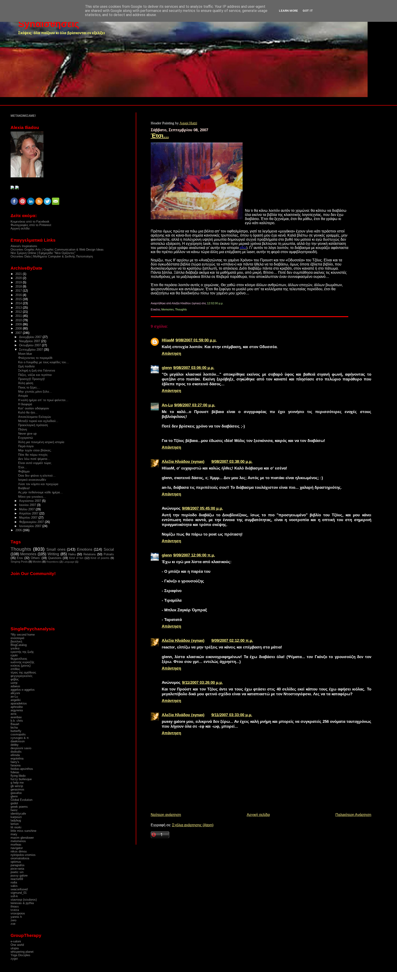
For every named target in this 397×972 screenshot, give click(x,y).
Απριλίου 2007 (29, 513)
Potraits (109, 554)
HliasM (168, 340)
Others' (35, 558)
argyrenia (17, 710)
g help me (17, 782)
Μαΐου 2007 (27, 509)
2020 (19, 278)
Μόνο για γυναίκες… (32, 496)
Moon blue (25, 353)
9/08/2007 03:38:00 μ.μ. (231, 461)
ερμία (14, 655)
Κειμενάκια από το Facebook (30, 221)
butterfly (16, 731)
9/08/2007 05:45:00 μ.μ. (202, 508)
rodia (14, 882)
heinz (14, 810)
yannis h (16, 917)
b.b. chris (17, 720)
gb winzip (17, 786)
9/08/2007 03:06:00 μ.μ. (193, 367)
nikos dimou (19, 851)
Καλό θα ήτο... (28, 412)
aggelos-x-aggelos (23, 689)
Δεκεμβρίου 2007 (31, 337)
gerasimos (17, 789)
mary (14, 834)
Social (109, 549)
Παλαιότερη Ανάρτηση (353, 815)
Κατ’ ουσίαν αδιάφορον (33, 408)
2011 (19, 316)
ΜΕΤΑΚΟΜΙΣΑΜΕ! (23, 115)
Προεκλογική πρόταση (33, 425)
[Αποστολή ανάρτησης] (224, 303)
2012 (19, 311)
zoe (13, 923)
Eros (20, 558)
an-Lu (14, 696)
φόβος (15, 679)
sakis (14, 886)
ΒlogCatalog (19, 645)
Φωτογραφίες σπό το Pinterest (31, 225)
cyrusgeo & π (20, 738)
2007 (19, 333)
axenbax (16, 717)
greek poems (19, 806)
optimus (16, 861)
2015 (19, 299)
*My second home (23, 634)
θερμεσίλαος (19, 658)
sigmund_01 (19, 892)
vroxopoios (18, 913)
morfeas (16, 844)
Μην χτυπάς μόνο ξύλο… (35, 391)
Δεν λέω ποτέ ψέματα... (34, 459)
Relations (89, 554)
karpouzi (16, 817)
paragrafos (18, 865)
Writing (53, 554)
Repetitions (52, 561)
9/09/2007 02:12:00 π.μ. (232, 640)
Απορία (23, 395)
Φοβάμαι (24, 471)
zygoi (14, 958)
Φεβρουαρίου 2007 (32, 522)
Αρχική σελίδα (258, 815)
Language (68, 561)
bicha (14, 727)
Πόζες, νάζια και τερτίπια (35, 375)
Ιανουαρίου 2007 (30, 526)
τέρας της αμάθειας (23, 672)
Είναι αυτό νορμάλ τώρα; (35, 463)
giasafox (16, 793)
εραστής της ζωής (22, 652)
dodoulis (16, 751)
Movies (37, 561)
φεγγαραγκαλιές (21, 676)
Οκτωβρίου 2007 (30, 345)
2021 (19, 274)
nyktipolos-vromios (23, 855)
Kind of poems (100, 558)
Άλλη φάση (25, 383)
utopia (15, 948)
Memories (167, 309)
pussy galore (19, 875)
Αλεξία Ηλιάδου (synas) (183, 461)
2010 (19, 320)
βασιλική (16, 641)
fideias (15, 772)
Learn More (288, 10)
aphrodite (17, 707)
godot (14, 803)
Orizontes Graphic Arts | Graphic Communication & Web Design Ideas (57, 249)
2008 (19, 328)
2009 (19, 324)
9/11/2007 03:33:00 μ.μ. (231, 714)
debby (15, 744)
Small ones (55, 549)
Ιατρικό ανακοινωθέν (32, 479)
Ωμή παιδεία (26, 366)
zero (13, 920)
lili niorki (16, 827)
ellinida (15, 755)
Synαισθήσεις (48, 23)
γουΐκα (15, 648)
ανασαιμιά (17, 638)
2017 (19, 290)
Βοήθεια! (24, 488)
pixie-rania (17, 868)
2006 (19, 530)
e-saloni (16, 941)
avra (13, 713)
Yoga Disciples (20, 955)
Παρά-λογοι (26, 446)
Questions (55, 558)
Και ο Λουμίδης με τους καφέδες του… (43, 362)
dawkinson (18, 741)
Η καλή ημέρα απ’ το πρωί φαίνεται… (43, 400)
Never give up (27, 433)
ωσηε (14, 682)
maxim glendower (22, 837)
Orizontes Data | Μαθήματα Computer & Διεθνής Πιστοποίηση (52, 256)
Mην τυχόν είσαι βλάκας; (34, 450)
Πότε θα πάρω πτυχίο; (33, 454)
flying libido (18, 775)
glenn (167, 367)
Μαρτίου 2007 (28, 517)
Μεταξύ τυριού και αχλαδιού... (38, 421)
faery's (15, 762)
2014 (19, 303)
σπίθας (15, 669)
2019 (19, 282)
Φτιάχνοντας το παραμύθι (35, 358)
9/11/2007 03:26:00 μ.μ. (202, 682)
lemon (15, 824)
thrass (15, 906)
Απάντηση (171, 353)
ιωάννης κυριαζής (22, 662)
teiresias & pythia (22, 903)
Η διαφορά (25, 404)
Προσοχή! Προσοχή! (31, 379)
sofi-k (14, 896)
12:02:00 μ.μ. (215, 303)
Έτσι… (160, 135)
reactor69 (17, 879)
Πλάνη (22, 429)
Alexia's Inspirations (24, 246)
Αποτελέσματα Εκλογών (34, 417)
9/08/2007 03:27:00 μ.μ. (194, 405)
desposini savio (21, 748)
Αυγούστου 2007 (30, 501)
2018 (19, 286)
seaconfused (19, 889)
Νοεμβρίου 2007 (30, 341)
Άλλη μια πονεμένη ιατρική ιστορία (41, 442)
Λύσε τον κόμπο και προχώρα (38, 484)
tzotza (15, 910)
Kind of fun (76, 558)
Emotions (84, 549)
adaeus (15, 686)
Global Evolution (21, 800)
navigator (17, 848)
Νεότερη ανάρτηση (166, 815)
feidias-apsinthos (22, 769)
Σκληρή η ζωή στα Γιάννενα (36, 370)
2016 (19, 295)
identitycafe (18, 813)
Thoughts (181, 309)
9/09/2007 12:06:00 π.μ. (194, 555)
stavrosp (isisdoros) (24, 899)
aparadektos (19, 703)
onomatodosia (20, 858)
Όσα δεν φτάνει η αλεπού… (37, 475)
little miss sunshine (23, 830)
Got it (308, 10)
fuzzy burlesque (21, 779)
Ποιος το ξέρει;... (29, 387)
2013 (19, 307)
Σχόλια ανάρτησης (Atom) (192, 825)
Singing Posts (19, 561)
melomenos (18, 841)
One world (17, 945)
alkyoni (15, 693)
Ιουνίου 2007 (28, 505)
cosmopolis (18, 734)
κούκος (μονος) (21, 665)
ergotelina (17, 758)
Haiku (72, 554)
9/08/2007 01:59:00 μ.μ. (196, 340)
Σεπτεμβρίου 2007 (31, 349)
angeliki (16, 700)
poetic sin (17, 872)
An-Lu (167, 405)
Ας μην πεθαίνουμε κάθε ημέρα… (40, 492)
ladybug (16, 820)
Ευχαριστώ (25, 437)
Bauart (15, 724)
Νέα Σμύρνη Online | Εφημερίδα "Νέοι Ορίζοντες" (43, 253)
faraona (15, 765)
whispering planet (22, 951)
